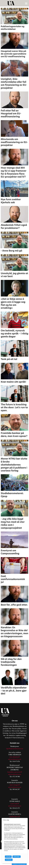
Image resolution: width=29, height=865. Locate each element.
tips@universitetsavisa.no (14, 748)
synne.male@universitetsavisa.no (14, 804)
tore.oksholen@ (15, 757)
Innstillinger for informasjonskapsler (19, 864)
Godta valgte (16, 856)
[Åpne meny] (26, 3)
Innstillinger (8, 859)
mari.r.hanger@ (15, 785)
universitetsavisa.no (14, 759)
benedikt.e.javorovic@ (14, 772)
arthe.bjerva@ (15, 816)
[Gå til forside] (14, 3)
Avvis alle (8, 856)
